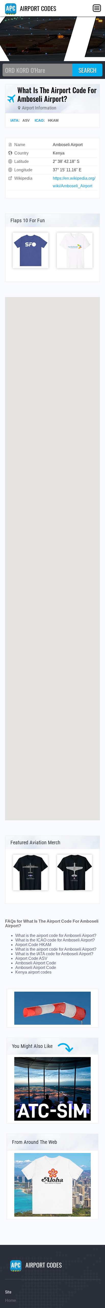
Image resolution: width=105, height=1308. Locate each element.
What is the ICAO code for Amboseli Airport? (55, 940)
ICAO (39, 120)
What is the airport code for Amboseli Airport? (55, 935)
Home (10, 1300)
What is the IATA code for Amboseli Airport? (54, 954)
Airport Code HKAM (33, 945)
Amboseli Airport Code (35, 963)
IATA (14, 120)
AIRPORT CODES (37, 8)
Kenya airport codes (33, 972)
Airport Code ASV (31, 958)
